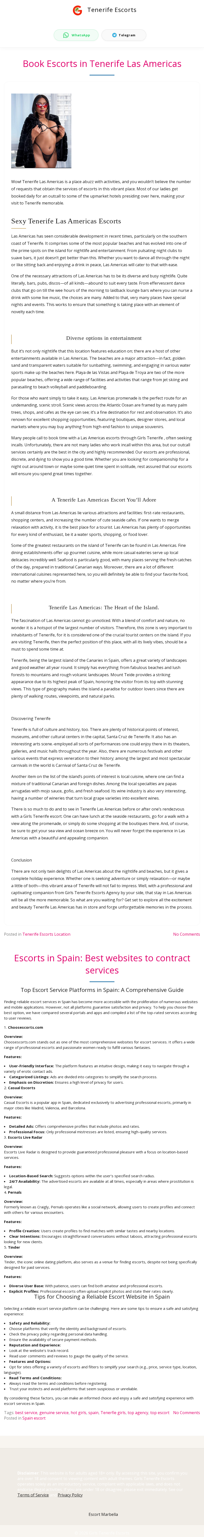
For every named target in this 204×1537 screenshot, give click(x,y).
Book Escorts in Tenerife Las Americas (102, 63)
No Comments (186, 934)
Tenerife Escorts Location (46, 934)
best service (26, 1412)
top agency (138, 1412)
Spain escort (34, 1418)
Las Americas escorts (100, 438)
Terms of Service (33, 1495)
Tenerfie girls (113, 1412)
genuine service (54, 1412)
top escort (159, 1412)
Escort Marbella (103, 1514)
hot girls (78, 1412)
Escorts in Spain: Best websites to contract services (102, 964)
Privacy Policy (70, 1495)
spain (93, 1412)
